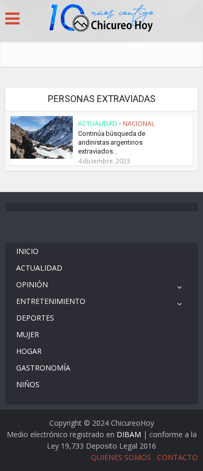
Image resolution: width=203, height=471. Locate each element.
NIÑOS (28, 384)
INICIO (27, 251)
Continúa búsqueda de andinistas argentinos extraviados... (111, 142)
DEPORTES (35, 318)
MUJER (27, 334)
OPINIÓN (32, 284)
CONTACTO (177, 457)
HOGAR (29, 351)
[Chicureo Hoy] (101, 19)
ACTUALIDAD (97, 123)
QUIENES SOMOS (121, 457)
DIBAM (129, 434)
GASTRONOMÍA (43, 368)
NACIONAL (139, 123)
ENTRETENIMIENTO (50, 301)
